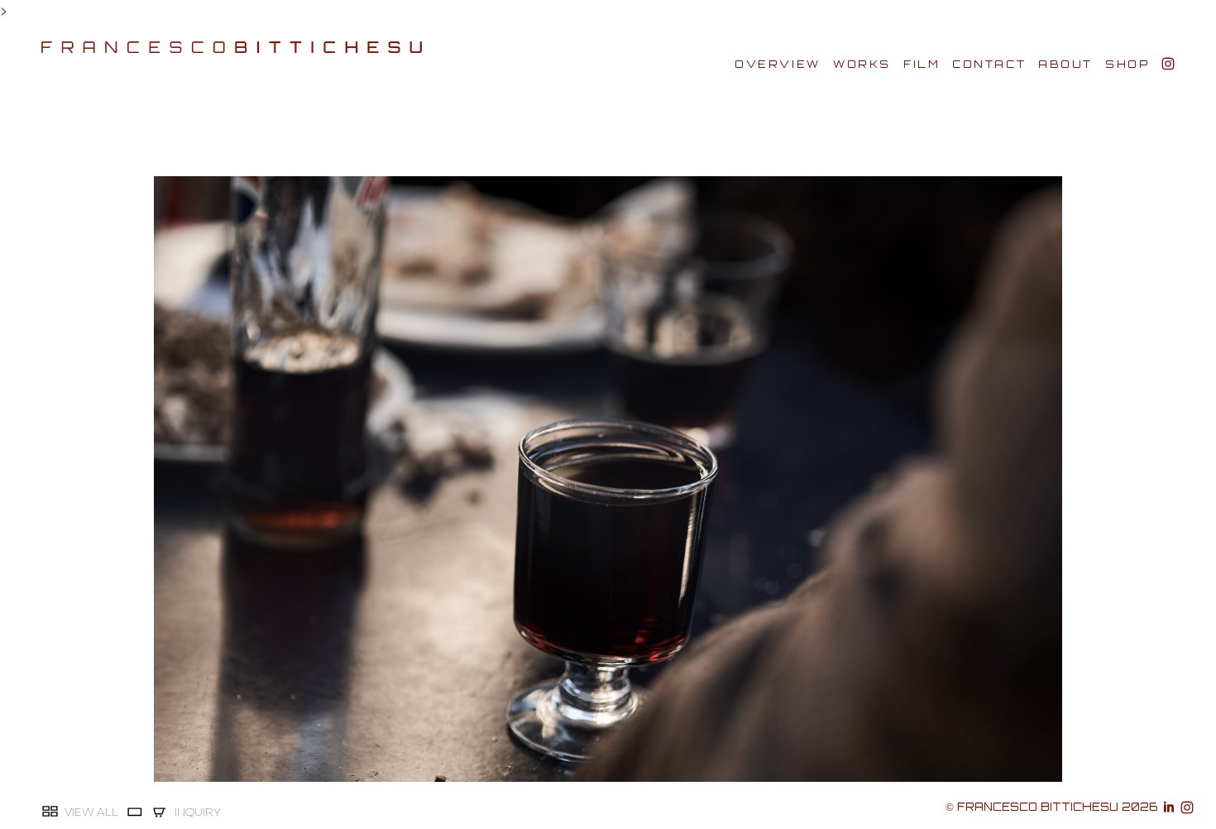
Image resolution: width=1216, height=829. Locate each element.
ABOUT (1065, 64)
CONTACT (989, 64)
